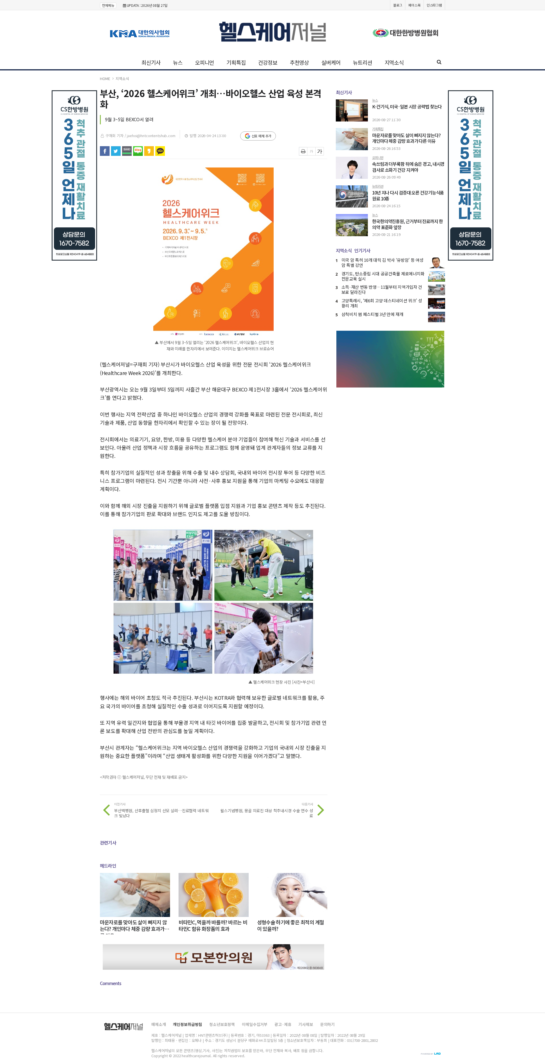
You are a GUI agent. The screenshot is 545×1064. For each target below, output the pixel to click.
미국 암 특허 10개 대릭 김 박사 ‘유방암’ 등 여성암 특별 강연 (382, 262)
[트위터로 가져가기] (116, 151)
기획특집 (236, 62)
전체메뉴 (108, 5)
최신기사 (150, 62)
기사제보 (305, 1024)
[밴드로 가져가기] (127, 151)
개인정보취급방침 (187, 1024)
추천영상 (299, 62)
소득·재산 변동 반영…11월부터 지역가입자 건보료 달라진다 (381, 289)
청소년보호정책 (222, 1024)
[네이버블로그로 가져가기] (138, 151)
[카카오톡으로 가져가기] (160, 151)
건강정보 (267, 62)
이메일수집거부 (254, 1024)
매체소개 (158, 1024)
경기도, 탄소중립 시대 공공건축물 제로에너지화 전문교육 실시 (383, 276)
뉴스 (178, 62)
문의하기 (327, 1024)
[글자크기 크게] (319, 151)
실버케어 (330, 62)
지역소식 (394, 62)
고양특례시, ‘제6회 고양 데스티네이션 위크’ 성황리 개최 (381, 303)
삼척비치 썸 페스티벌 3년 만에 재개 (372, 314)
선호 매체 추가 (261, 135)
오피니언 (204, 62)
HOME (105, 78)
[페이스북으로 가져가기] (105, 151)
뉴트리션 (362, 62)
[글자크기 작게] (311, 151)
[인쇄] (303, 151)
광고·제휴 (282, 1024)
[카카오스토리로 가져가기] (149, 151)
